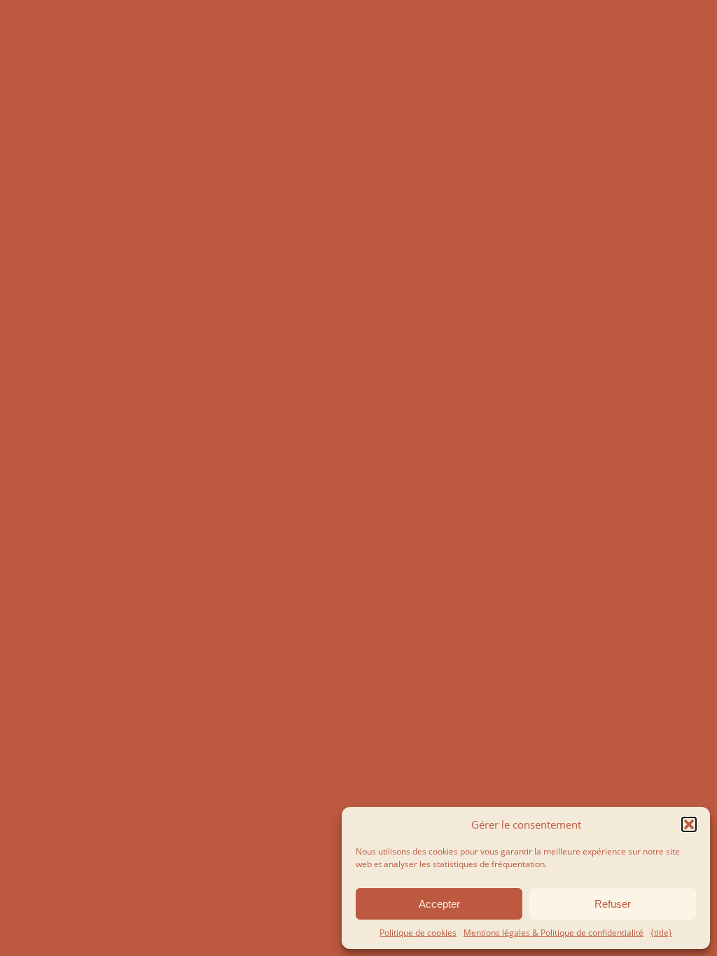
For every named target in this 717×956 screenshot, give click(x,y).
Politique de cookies (418, 933)
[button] (689, 824)
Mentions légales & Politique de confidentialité (553, 933)
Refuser (612, 904)
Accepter (439, 904)
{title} (661, 933)
